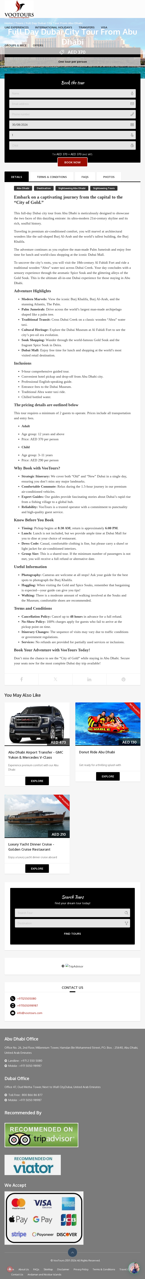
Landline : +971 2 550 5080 (25, 1060)
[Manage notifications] (10, 1269)
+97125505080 (26, 998)
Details (16, 176)
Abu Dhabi (23, 188)
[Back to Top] (72, 1252)
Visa (104, 27)
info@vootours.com (29, 1013)
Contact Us (17, 1274)
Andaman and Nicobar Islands (44, 1274)
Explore (37, 781)
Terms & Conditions (52, 176)
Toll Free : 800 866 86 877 (25, 1095)
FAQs (36, 1269)
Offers (38, 45)
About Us (24, 1269)
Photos (109, 176)
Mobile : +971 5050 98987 (25, 1066)
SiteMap (48, 1269)
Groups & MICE (15, 45)
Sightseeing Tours (104, 188)
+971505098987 (27, 1005)
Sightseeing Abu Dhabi (72, 188)
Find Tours (72, 933)
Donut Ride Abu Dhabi (97, 752)
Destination (44, 188)
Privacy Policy (81, 1269)
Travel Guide (127, 1269)
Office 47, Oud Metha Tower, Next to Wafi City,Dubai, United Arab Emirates (53, 1087)
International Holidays (53, 27)
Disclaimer (63, 1269)
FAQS (85, 176)
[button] (134, 1268)
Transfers (87, 27)
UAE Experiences (17, 27)
